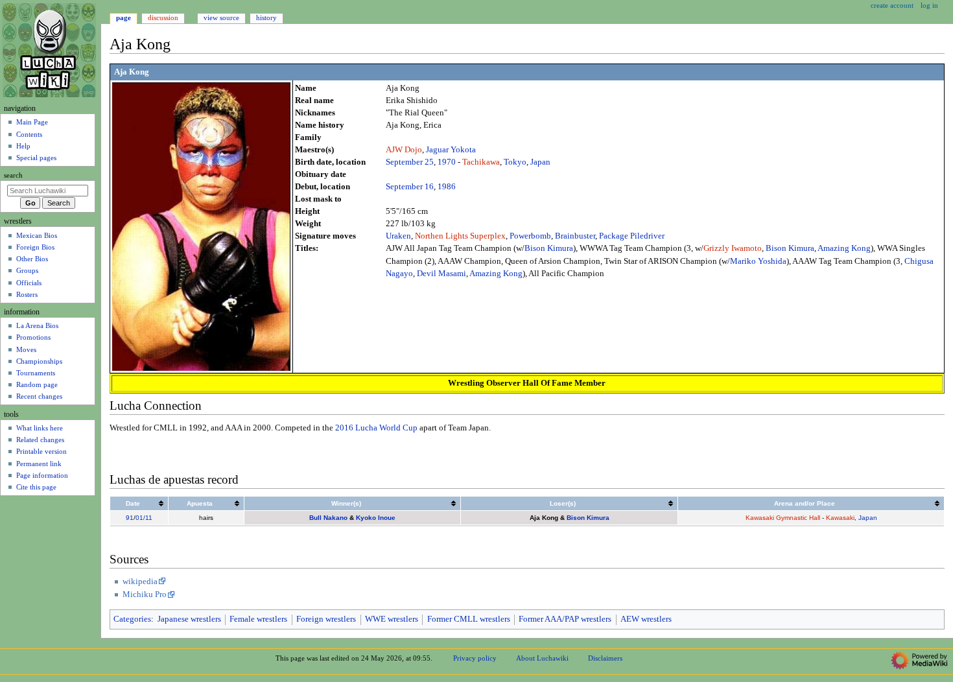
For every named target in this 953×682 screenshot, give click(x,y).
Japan (540, 162)
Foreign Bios (35, 247)
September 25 (410, 162)
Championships (39, 361)
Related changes (40, 439)
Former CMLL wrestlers (468, 619)
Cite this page (36, 487)
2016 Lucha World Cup (376, 427)
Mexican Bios (36, 235)
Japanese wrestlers (189, 619)
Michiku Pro (145, 594)
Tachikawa (481, 162)
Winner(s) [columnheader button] (346, 503)
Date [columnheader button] (133, 503)
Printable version (41, 451)
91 (130, 517)
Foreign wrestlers (326, 619)
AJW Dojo (404, 149)
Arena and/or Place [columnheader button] (804, 503)
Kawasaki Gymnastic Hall (783, 517)
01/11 (143, 517)
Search (13, 175)
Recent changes (39, 396)
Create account (892, 5)
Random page (37, 384)
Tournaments (35, 373)
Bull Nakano (328, 517)
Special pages (36, 157)
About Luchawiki (542, 658)
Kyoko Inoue (375, 517)
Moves (26, 349)
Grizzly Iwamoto (732, 248)
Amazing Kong (844, 248)
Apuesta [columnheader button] (200, 503)
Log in (929, 5)
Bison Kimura (548, 248)
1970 (447, 162)
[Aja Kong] (201, 225)
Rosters (27, 294)
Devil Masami (441, 273)
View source (221, 17)
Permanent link (39, 463)
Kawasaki (840, 517)
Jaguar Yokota (451, 149)
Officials (28, 283)
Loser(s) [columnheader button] (563, 503)
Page (123, 17)
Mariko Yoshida (758, 261)
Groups (27, 270)
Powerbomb (530, 236)
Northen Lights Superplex (460, 236)
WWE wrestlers (391, 619)
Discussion (163, 17)
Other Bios (32, 259)
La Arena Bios (37, 325)
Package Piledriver (632, 236)
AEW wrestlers (646, 619)
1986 (447, 186)
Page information (42, 475)
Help (23, 146)
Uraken (398, 236)
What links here (39, 428)
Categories (132, 619)
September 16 (410, 186)
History (266, 17)
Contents (29, 134)
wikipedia (140, 581)
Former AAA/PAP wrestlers (565, 619)
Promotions (33, 337)
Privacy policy (475, 658)
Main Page (32, 122)
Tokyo (515, 162)
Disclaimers (605, 658)
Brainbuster (575, 236)
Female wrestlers (258, 619)
